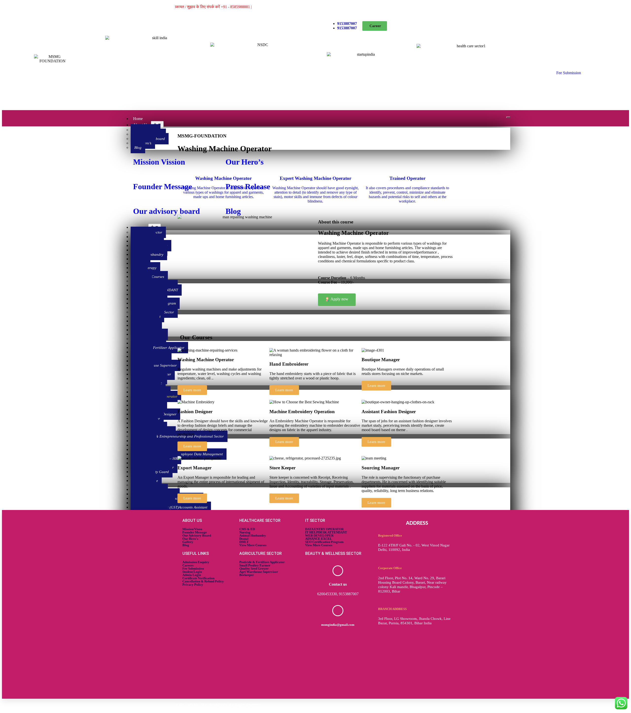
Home (138, 119)
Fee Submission (568, 73)
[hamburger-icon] (508, 117)
